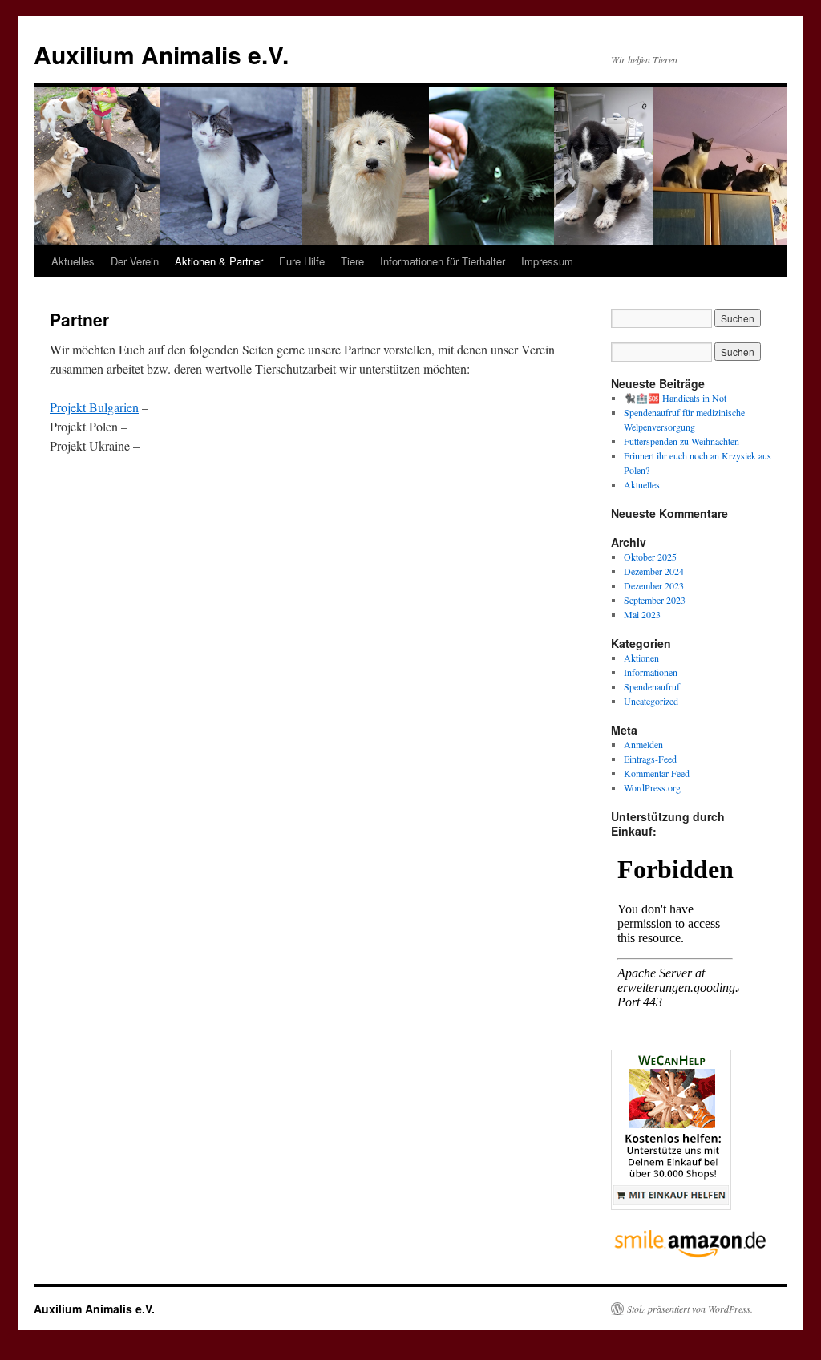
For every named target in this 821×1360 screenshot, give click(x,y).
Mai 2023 (642, 614)
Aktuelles (73, 261)
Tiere (352, 261)
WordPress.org (652, 787)
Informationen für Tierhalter (442, 261)
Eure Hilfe (302, 261)
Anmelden (643, 744)
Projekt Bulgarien (94, 407)
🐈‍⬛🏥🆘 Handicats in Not (675, 397)
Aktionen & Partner (219, 261)
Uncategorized (651, 700)
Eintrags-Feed (650, 758)
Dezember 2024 (654, 571)
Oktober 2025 (650, 556)
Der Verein (135, 261)
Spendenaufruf (652, 686)
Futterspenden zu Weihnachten (681, 441)
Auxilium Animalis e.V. (161, 54)
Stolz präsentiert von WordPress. (690, 1308)
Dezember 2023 (654, 585)
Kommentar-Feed (657, 773)
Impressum (547, 261)
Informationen (650, 672)
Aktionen (641, 657)
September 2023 (655, 599)
